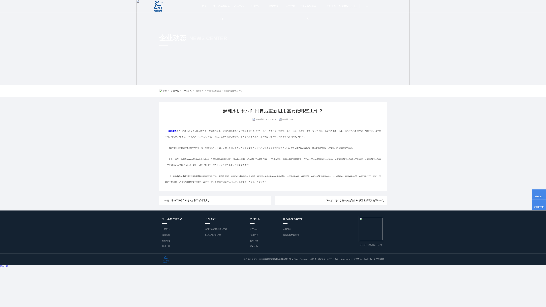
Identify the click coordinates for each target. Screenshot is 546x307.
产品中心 (239, 6)
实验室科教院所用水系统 (216, 229)
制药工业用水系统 (213, 235)
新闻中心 (256, 6)
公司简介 (166, 229)
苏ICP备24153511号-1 (328, 259)
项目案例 (254, 235)
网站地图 (4, 266)
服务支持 (273, 6)
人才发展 (290, 6)
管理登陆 (358, 259)
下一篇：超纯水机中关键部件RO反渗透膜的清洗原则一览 (355, 200)
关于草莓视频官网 (221, 9)
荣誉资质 (166, 235)
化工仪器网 (379, 259)
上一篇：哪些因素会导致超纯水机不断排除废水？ (187, 200)
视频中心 (254, 240)
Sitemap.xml (345, 259)
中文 (369, 6)
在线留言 (287, 229)
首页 (204, 6)
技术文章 (166, 246)
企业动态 (187, 91)
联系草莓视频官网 (307, 9)
